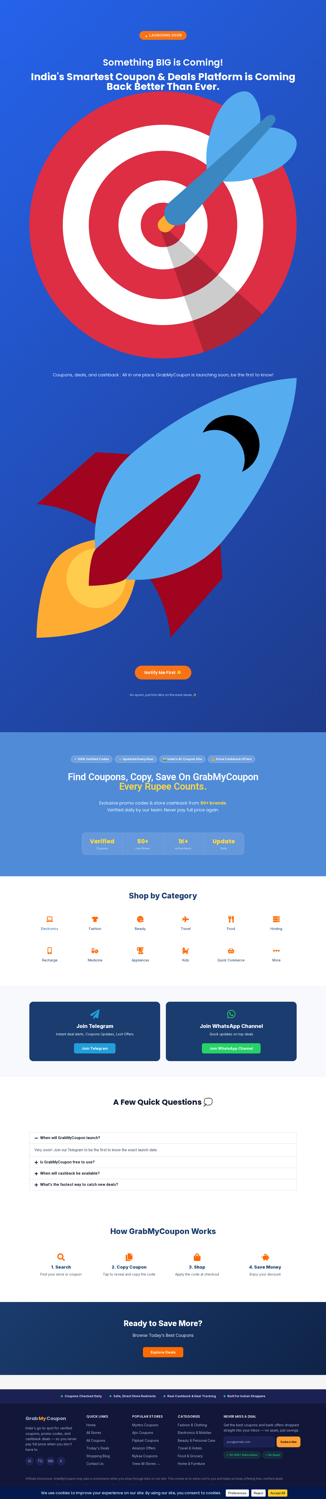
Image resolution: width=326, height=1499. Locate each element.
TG (40, 1461)
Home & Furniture (191, 1464)
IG (29, 1461)
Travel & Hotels (190, 1448)
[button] (163, 1137)
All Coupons (95, 1440)
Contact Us (95, 1464)
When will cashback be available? (70, 1173)
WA (50, 1461)
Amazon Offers (144, 1448)
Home (91, 1425)
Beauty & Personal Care (196, 1440)
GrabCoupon (46, 1418)
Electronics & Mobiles (194, 1433)
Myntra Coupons (145, 1425)
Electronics (49, 929)
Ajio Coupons (142, 1433)
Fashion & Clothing (192, 1425)
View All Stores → (146, 1464)
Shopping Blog (98, 1456)
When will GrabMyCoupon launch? (70, 1138)
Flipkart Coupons (145, 1440)
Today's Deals (97, 1448)
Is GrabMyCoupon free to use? (67, 1162)
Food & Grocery (190, 1456)
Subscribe (288, 1442)
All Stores (93, 1433)
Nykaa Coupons (145, 1456)
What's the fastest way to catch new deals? (79, 1184)
